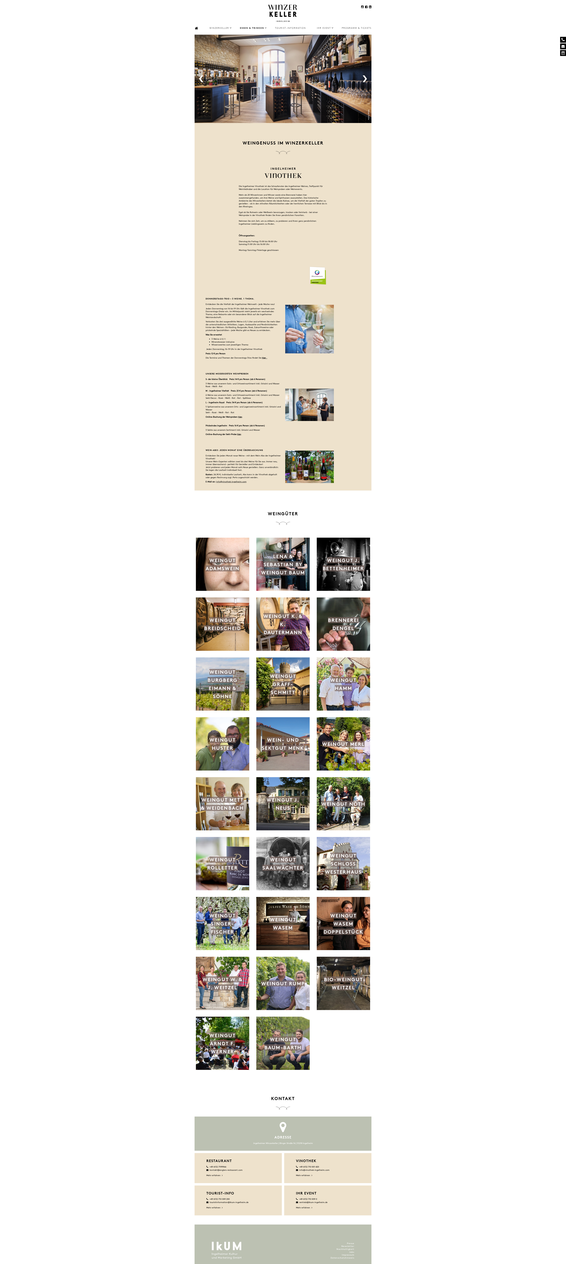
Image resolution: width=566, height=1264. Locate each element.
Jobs (351, 1252)
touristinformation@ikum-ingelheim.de (229, 1202)
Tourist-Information (290, 28)
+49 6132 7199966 (217, 1166)
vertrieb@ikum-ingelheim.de (313, 1202)
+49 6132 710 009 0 (308, 1199)
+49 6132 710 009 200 (219, 1199)
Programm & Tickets (356, 28)
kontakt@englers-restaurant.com (226, 1170)
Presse (350, 1243)
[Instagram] (362, 7)
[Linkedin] (370, 7)
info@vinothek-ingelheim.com (231, 481)
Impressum (348, 1255)
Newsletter (347, 1246)
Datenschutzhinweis (342, 1257)
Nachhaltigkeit (345, 1249)
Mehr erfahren (213, 1175)
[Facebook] (366, 7)
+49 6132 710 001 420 (309, 1166)
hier (240, 417)
